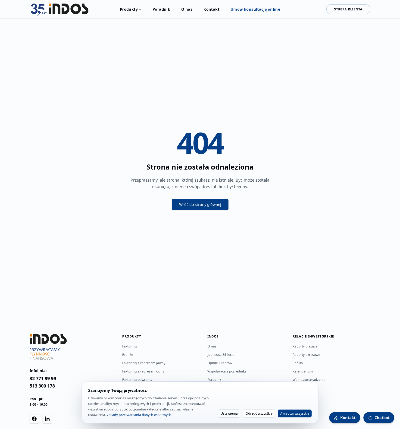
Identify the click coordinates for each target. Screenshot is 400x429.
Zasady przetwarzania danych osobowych (139, 415)
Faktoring (129, 346)
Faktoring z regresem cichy (143, 371)
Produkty (129, 9)
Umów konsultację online (255, 9)
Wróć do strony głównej (200, 204)
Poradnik (161, 9)
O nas (186, 9)
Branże (127, 354)
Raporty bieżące (305, 346)
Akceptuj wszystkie (294, 413)
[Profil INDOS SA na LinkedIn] (47, 418)
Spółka (298, 363)
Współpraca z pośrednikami (228, 371)
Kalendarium (303, 371)
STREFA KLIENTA (348, 9)
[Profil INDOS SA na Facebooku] (34, 418)
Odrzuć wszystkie (259, 413)
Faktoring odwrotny (137, 379)
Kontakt (211, 9)
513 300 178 (42, 386)
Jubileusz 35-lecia (220, 354)
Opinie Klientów (219, 363)
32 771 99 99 (43, 378)
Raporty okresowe (306, 354)
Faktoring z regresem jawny (143, 363)
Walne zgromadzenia (309, 379)
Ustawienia (229, 413)
